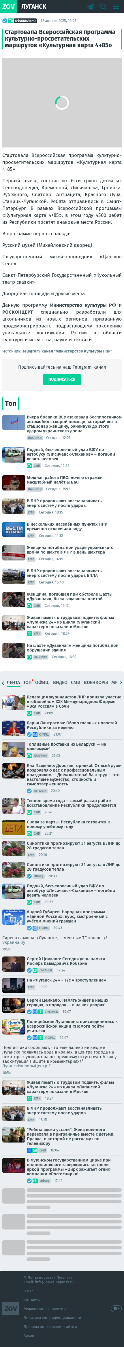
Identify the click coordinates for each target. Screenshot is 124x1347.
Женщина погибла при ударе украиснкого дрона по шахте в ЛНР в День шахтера (70, 550)
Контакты (32, 1300)
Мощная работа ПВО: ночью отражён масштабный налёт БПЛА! (65, 480)
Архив (29, 1335)
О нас (28, 1291)
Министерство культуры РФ (83, 305)
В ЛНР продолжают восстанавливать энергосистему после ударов (64, 503)
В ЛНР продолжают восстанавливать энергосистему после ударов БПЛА (64, 573)
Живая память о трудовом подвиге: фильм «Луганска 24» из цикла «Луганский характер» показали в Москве (70, 622)
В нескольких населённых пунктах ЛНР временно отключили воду (67, 526)
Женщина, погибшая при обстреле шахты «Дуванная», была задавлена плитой (69, 596)
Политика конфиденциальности (52, 1318)
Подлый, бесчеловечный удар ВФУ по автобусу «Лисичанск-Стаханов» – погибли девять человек (71, 454)
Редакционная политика (45, 1309)
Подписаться (62, 379)
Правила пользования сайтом (50, 1327)
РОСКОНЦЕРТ (17, 312)
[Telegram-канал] (90, 6)
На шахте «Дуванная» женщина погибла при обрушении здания (73, 648)
